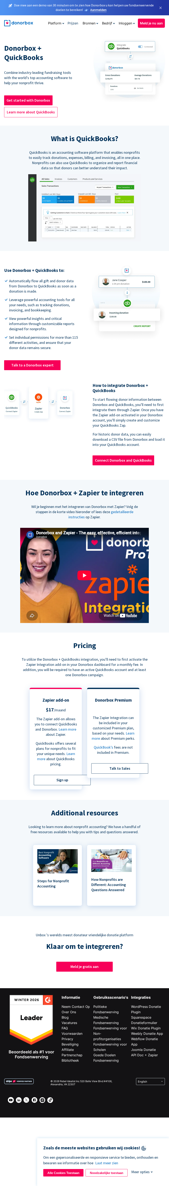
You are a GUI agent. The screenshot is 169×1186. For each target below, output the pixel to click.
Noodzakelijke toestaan (106, 1173)
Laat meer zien (106, 1163)
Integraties (141, 997)
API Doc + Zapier (144, 1055)
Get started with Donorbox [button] (28, 100)
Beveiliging (70, 1044)
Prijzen (73, 23)
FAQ (65, 1028)
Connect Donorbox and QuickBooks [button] (123, 460)
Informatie (71, 997)
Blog (65, 1017)
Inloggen (125, 23)
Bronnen (89, 23)
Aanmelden (98, 10)
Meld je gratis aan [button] (84, 966)
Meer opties (140, 1171)
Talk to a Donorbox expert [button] (32, 365)
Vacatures (69, 1023)
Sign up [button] (62, 780)
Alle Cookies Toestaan (63, 1173)
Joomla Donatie (143, 1050)
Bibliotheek (70, 1060)
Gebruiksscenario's (110, 997)
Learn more (67, 729)
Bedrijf (107, 23)
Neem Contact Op (76, 1007)
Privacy (67, 1039)
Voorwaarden (72, 1033)
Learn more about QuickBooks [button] (31, 112)
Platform (54, 23)
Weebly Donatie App (147, 1033)
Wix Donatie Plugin (146, 1028)
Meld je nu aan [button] (151, 23)
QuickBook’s (103, 747)
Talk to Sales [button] (119, 768)
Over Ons (69, 1012)
